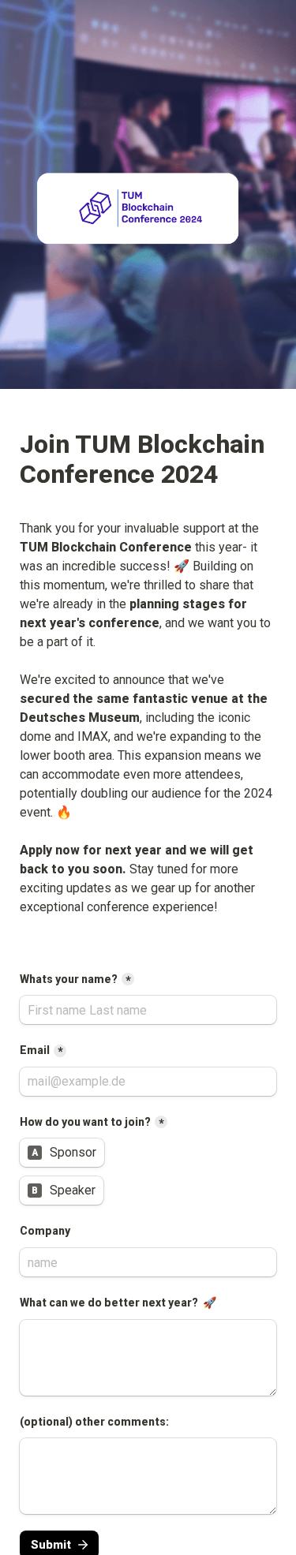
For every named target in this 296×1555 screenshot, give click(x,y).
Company (46, 1230)
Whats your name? (69, 979)
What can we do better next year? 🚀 (118, 1302)
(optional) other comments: (94, 1421)
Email (35, 1050)
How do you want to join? (85, 1122)
